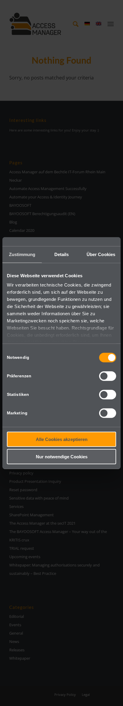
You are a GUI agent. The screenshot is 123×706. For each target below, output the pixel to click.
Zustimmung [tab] (22, 254)
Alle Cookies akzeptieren (61, 439)
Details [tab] (61, 254)
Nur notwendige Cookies (61, 456)
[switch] (107, 376)
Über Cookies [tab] (101, 254)
